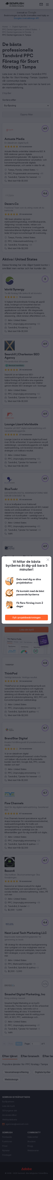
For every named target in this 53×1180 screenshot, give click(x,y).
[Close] (48, 559)
